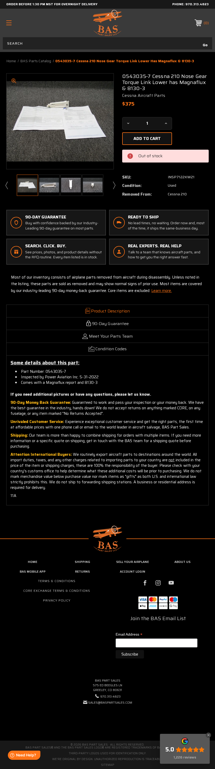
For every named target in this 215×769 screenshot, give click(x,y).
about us (182, 561)
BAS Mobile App (33, 571)
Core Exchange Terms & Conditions (56, 590)
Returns (82, 571)
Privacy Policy (57, 600)
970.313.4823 (197, 4)
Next (114, 185)
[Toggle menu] (26, 22)
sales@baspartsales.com (110, 702)
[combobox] (107, 43)
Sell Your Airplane (132, 561)
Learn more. (161, 290)
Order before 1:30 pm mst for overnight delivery (52, 4)
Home (32, 561)
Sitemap (107, 765)
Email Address (129, 634)
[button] (107, 718)
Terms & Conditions (57, 580)
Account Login (132, 571)
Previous (6, 185)
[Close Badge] (208, 735)
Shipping (82, 561)
